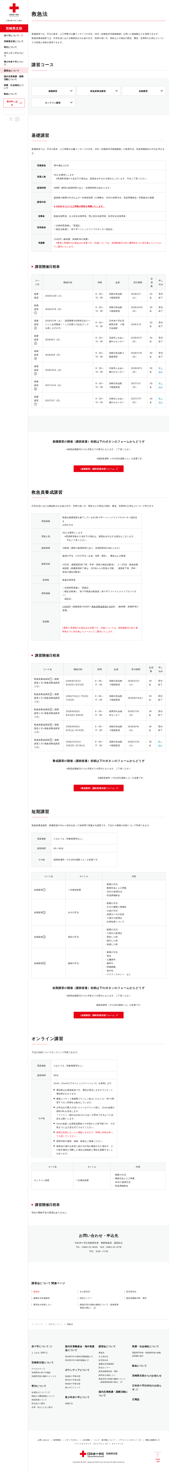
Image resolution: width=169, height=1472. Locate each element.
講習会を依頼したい (42, 1304)
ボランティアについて (14, 54)
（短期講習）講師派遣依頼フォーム (97, 1015)
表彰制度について (39, 1400)
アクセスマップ (38, 1369)
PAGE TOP (157, 1457)
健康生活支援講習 (41, 1298)
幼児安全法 (131, 1291)
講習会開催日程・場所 (136, 1298)
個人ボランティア (72, 1387)
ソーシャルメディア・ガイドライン (89, 1443)
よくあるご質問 (38, 1352)
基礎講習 (52, 91)
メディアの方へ (71, 1440)
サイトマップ (117, 1443)
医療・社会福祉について (14, 86)
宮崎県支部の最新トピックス (44, 1376)
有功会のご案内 (38, 1403)
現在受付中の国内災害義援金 (77, 1356)
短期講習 (143, 91)
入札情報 (86, 1440)
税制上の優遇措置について (43, 1396)
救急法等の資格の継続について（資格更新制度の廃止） (99, 1306)
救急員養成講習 (98, 91)
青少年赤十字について (14, 63)
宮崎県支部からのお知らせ (147, 1375)
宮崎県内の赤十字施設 (41, 1372)
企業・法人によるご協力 (42, 1407)
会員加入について (39, 1392)
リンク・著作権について (104, 1440)
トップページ (37, 1324)
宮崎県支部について (14, 41)
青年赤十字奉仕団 (72, 1380)
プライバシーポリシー (128, 1440)
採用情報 (57, 1440)
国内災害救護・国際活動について (14, 78)
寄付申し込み (12, 103)
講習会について (11, 70)
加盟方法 (69, 1403)
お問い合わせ (43, 1440)
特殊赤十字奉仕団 (72, 1384)
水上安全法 (85, 1291)
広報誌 (136, 1399)
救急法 (36, 1291)
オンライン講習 (53, 102)
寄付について (10, 47)
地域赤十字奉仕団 (72, 1376)
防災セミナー (86, 1298)
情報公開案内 (151, 1440)
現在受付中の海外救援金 (75, 1360)
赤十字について (11, 35)
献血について (10, 93)
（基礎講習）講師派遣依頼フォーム (97, 469)
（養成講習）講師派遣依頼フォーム (97, 788)
